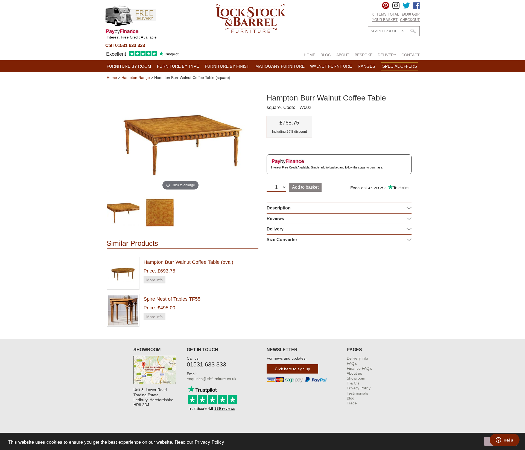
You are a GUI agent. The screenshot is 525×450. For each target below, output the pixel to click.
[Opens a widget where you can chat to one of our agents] (504, 440)
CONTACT (410, 55)
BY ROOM (129, 66)
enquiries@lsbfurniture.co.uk (211, 379)
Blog (350, 398)
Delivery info (357, 358)
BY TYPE (178, 66)
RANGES (366, 66)
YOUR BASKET (385, 20)
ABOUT (342, 55)
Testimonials (357, 393)
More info (154, 280)
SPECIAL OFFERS (399, 66)
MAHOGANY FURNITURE (280, 66)
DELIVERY (387, 55)
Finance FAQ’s (359, 368)
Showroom (356, 378)
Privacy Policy (359, 388)
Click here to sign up (292, 369)
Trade (352, 403)
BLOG (325, 55)
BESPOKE (363, 55)
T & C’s (353, 383)
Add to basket (305, 187)
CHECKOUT (410, 20)
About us (354, 373)
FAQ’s (352, 363)
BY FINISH (227, 66)
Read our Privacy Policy (199, 441)
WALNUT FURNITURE (331, 66)
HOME (309, 55)
